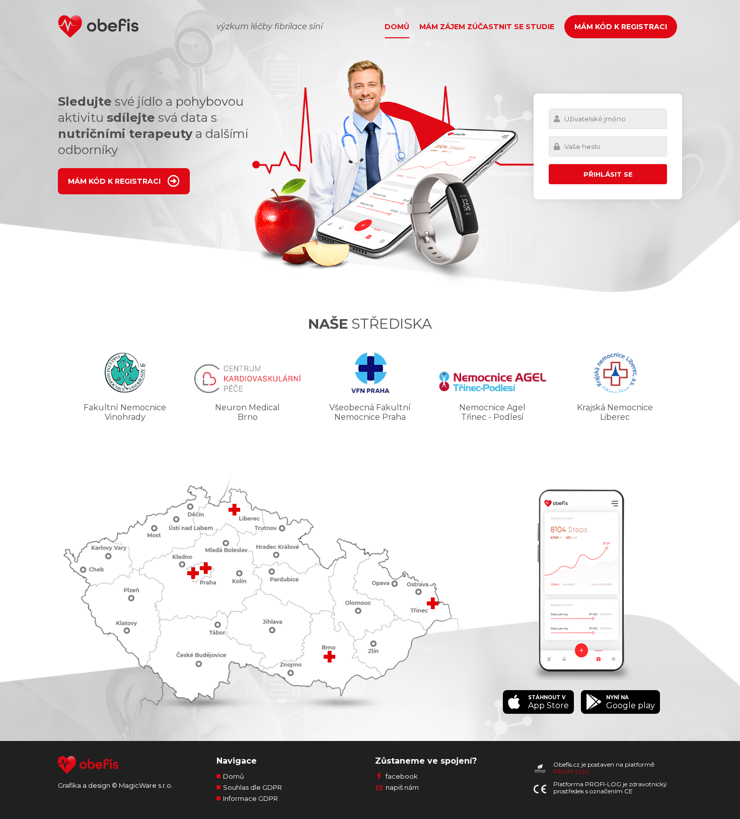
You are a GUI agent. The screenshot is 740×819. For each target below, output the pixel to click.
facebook (402, 776)
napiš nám (402, 787)
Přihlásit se (608, 174)
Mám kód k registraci (620, 26)
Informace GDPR (250, 798)
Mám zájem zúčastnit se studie (486, 26)
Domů (397, 26)
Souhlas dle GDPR (252, 787)
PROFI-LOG (571, 771)
